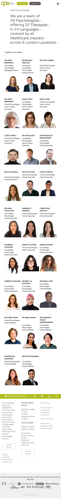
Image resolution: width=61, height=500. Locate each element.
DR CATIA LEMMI (46, 60)
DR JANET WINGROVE (9, 100)
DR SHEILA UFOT (46, 281)
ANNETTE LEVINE (29, 245)
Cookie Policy (7, 462)
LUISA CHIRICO (10, 136)
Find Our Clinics (46, 408)
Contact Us (45, 415)
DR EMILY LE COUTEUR (27, 282)
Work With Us (46, 424)
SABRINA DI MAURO (12, 281)
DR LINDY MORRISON (9, 62)
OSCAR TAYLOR (28, 172)
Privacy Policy (7, 460)
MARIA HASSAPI (46, 245)
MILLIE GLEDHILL (11, 172)
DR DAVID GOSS (28, 136)
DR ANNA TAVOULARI (9, 210)
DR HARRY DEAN (11, 318)
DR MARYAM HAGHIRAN (9, 358)
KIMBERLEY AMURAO (26, 210)
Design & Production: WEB (30, 495)
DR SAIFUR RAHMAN (30, 356)
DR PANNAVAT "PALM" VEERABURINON (46, 320)
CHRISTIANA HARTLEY (45, 210)
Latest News (45, 403)
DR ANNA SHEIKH (29, 318)
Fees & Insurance (47, 419)
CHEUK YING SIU (46, 172)
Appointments (35, 3)
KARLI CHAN (45, 99)
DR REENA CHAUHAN (8, 246)
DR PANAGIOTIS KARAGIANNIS (46, 137)
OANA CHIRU (27, 99)
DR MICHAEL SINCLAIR (27, 62)
